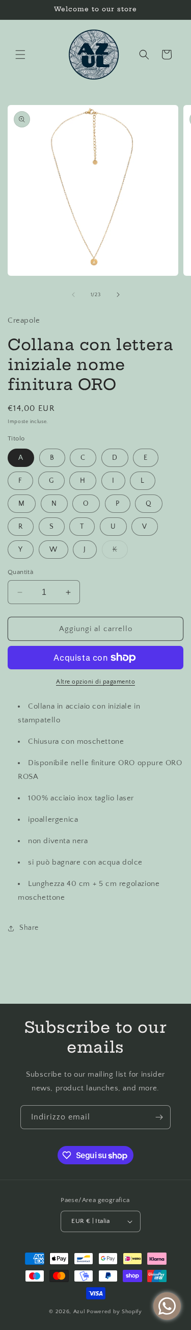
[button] (20, 54)
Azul (79, 1312)
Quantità (20, 572)
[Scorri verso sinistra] (73, 294)
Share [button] (29, 928)
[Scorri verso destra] (118, 294)
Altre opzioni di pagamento (95, 682)
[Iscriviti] (159, 1117)
